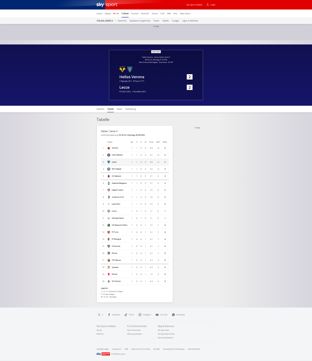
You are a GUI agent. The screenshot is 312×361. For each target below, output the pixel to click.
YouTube (163, 315)
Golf (162, 13)
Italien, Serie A (105, 20)
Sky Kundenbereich (165, 338)
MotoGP (145, 13)
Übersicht (122, 20)
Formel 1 (135, 13)
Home (99, 13)
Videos (108, 13)
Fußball (125, 13)
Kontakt (156, 349)
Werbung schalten (134, 334)
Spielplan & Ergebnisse (140, 20)
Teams (156, 20)
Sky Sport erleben (194, 5)
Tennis (155, 13)
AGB (126, 349)
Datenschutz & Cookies (140, 349)
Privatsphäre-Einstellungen (174, 349)
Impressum (116, 349)
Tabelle (165, 20)
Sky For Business (134, 330)
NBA (169, 13)
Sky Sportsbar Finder (166, 334)
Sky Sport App (163, 330)
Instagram (147, 315)
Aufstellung (130, 109)
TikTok (131, 315)
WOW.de (100, 334)
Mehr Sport (185, 13)
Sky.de (99, 330)
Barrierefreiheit (194, 349)
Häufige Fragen (103, 349)
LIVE (117, 13)
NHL (176, 13)
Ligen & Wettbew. (190, 20)
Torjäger (175, 20)
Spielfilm (100, 109)
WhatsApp (180, 315)
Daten (119, 109)
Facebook (116, 315)
